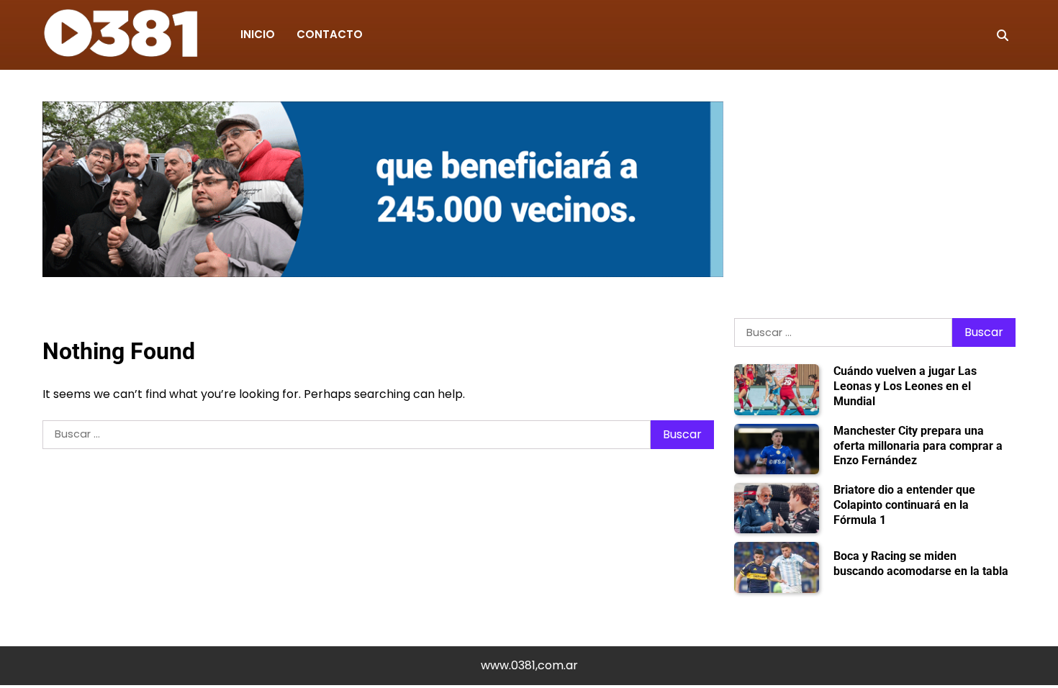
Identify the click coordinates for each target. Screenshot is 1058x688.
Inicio (257, 34)
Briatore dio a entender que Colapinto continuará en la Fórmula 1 (904, 505)
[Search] (1003, 35)
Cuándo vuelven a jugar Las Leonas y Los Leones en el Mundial (905, 386)
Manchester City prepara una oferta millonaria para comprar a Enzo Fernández (918, 446)
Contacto (330, 34)
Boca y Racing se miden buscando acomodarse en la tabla (920, 563)
